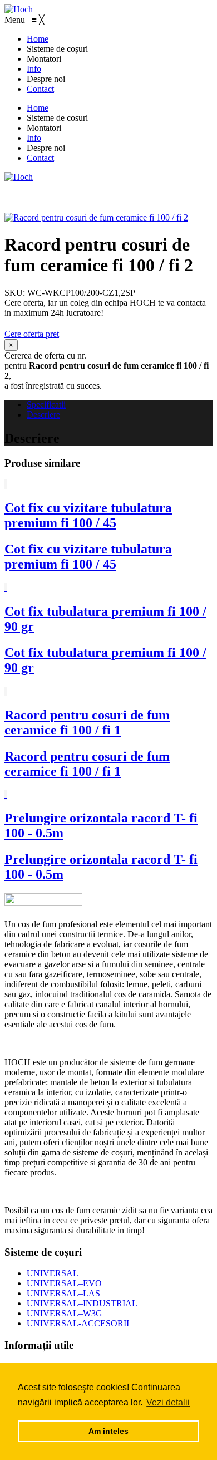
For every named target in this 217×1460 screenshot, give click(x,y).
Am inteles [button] (108, 1431)
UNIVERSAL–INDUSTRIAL (82, 1303)
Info (34, 138)
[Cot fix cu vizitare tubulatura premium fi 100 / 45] (5, 484)
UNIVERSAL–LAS (63, 1293)
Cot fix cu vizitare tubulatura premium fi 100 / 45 (88, 515)
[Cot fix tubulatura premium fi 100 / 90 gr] (5, 587)
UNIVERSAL (52, 1273)
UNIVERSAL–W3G (64, 1313)
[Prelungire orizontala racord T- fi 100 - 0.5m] (5, 795)
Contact (40, 158)
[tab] (120, 405)
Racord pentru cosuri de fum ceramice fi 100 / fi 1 (87, 722)
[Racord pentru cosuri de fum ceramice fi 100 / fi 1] (5, 691)
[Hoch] (18, 9)
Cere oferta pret (31, 334)
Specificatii (46, 404)
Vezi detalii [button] (168, 1402)
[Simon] (18, 177)
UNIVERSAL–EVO (64, 1283)
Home (37, 107)
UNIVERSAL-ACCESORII (78, 1323)
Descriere (43, 414)
